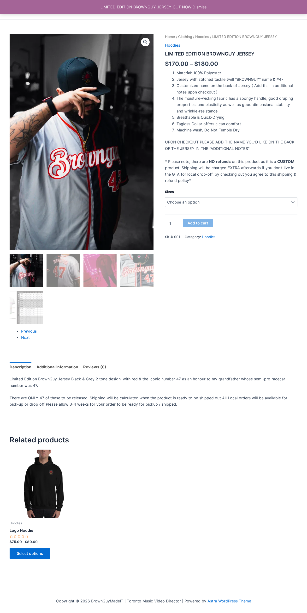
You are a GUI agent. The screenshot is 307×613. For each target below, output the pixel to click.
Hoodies (202, 37)
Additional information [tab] (57, 367)
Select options (30, 553)
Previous (29, 331)
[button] (145, 42)
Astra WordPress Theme (229, 601)
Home (170, 37)
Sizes (169, 192)
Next (25, 337)
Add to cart (198, 223)
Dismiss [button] (200, 7)
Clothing (185, 37)
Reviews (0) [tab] (94, 367)
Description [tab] (20, 367)
